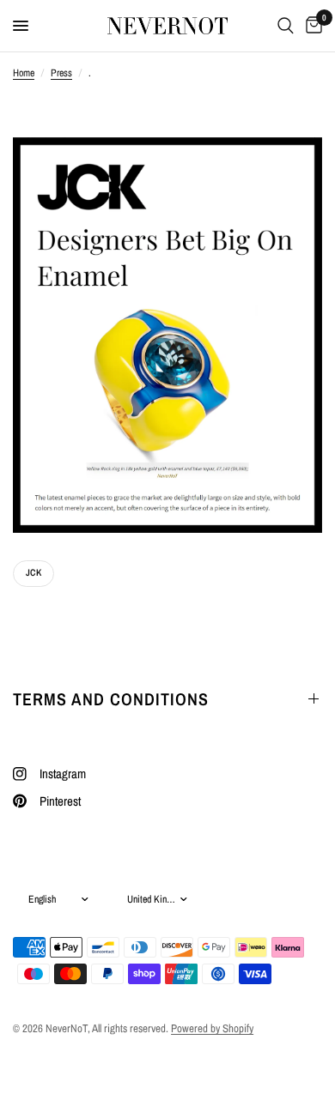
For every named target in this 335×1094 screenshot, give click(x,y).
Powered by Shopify (212, 1028)
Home (23, 73)
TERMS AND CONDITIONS (111, 698)
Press (61, 73)
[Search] (285, 25)
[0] (311, 25)
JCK (33, 572)
